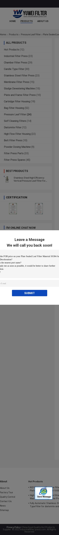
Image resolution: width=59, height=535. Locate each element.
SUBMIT (29, 293)
